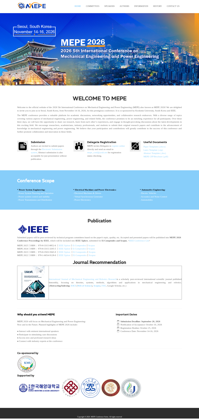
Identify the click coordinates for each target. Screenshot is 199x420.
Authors (124, 6)
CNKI (103, 286)
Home (78, 6)
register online (118, 146)
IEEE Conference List (139, 241)
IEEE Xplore (64, 245)
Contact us (173, 6)
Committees (92, 6)
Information (141, 6)
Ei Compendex (79, 245)
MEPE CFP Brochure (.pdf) (155, 156)
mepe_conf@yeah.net (97, 152)
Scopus (91, 245)
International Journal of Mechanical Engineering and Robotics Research (83, 279)
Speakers (109, 6)
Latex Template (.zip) (153, 150)
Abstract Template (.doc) (154, 153)
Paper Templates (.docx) (154, 146)
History (157, 6)
